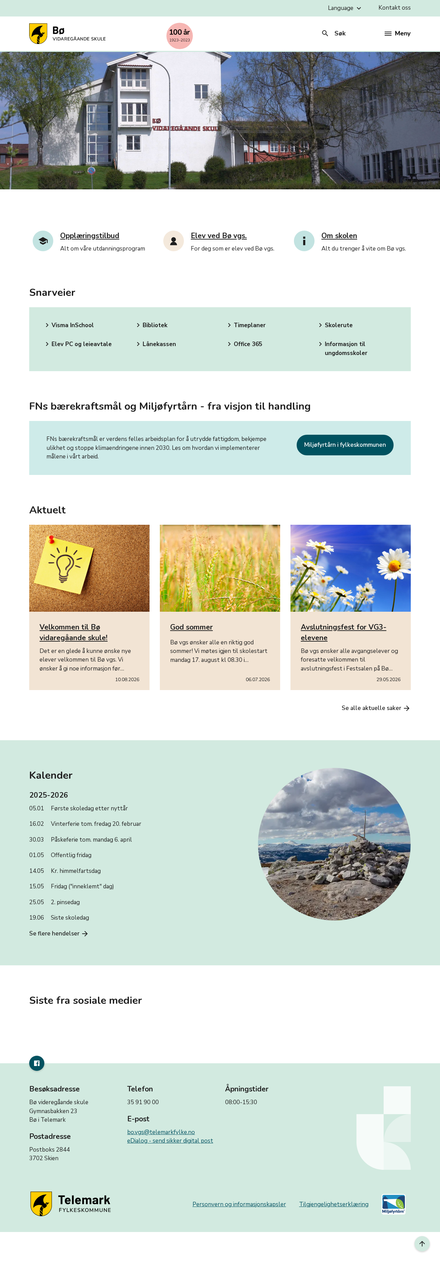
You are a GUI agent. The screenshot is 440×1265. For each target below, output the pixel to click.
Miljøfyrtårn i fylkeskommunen (345, 445)
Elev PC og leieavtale (77, 344)
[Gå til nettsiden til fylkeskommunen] (71, 1204)
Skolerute (334, 325)
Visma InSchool (68, 325)
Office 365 (243, 344)
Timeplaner (245, 325)
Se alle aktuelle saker (376, 708)
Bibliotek (150, 325)
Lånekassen (155, 344)
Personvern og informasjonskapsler (239, 1204)
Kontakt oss (394, 8)
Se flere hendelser (59, 934)
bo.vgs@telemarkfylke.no (161, 1132)
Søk (333, 33)
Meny (402, 33)
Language (345, 8)
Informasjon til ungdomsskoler (341, 348)
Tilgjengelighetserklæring (333, 1204)
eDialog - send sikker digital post (170, 1141)
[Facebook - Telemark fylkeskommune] (36, 1063)
